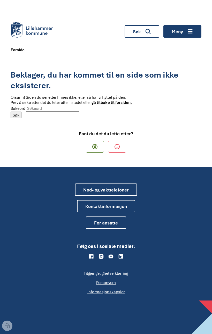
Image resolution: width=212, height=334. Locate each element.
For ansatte (106, 223)
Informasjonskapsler (106, 291)
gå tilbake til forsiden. (112, 102)
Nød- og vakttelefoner (106, 190)
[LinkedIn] (121, 256)
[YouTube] (111, 256)
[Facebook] (91, 256)
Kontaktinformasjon (106, 206)
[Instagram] (101, 256)
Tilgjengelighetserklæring (106, 273)
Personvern (106, 282)
